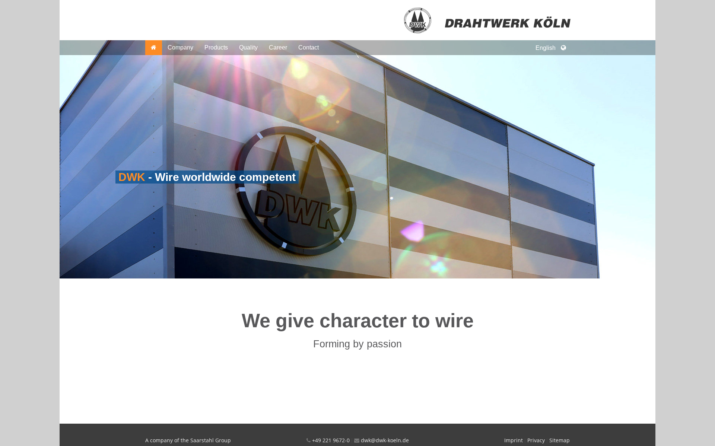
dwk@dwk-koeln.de (385, 440)
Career (278, 47)
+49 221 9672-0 (331, 440)
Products (216, 47)
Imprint (513, 440)
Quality (248, 47)
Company (180, 47)
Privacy (536, 440)
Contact (308, 47)
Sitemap (559, 440)
